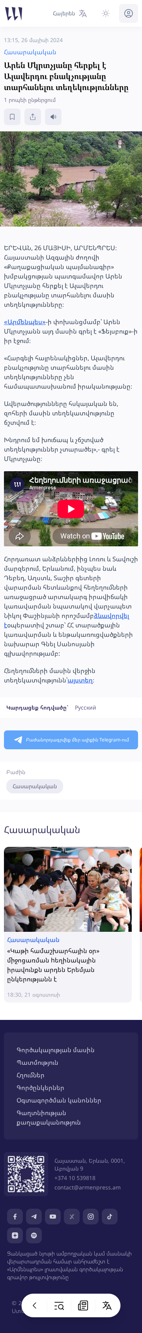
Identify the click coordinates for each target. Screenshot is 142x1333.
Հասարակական (35, 786)
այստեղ (80, 680)
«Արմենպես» (25, 321)
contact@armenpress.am (87, 1187)
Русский (85, 707)
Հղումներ (31, 1075)
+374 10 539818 (74, 1178)
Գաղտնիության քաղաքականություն (49, 1117)
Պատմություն (37, 1062)
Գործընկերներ (40, 1087)
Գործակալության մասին (56, 1049)
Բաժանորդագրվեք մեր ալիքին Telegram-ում (77, 739)
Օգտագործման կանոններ (59, 1100)
